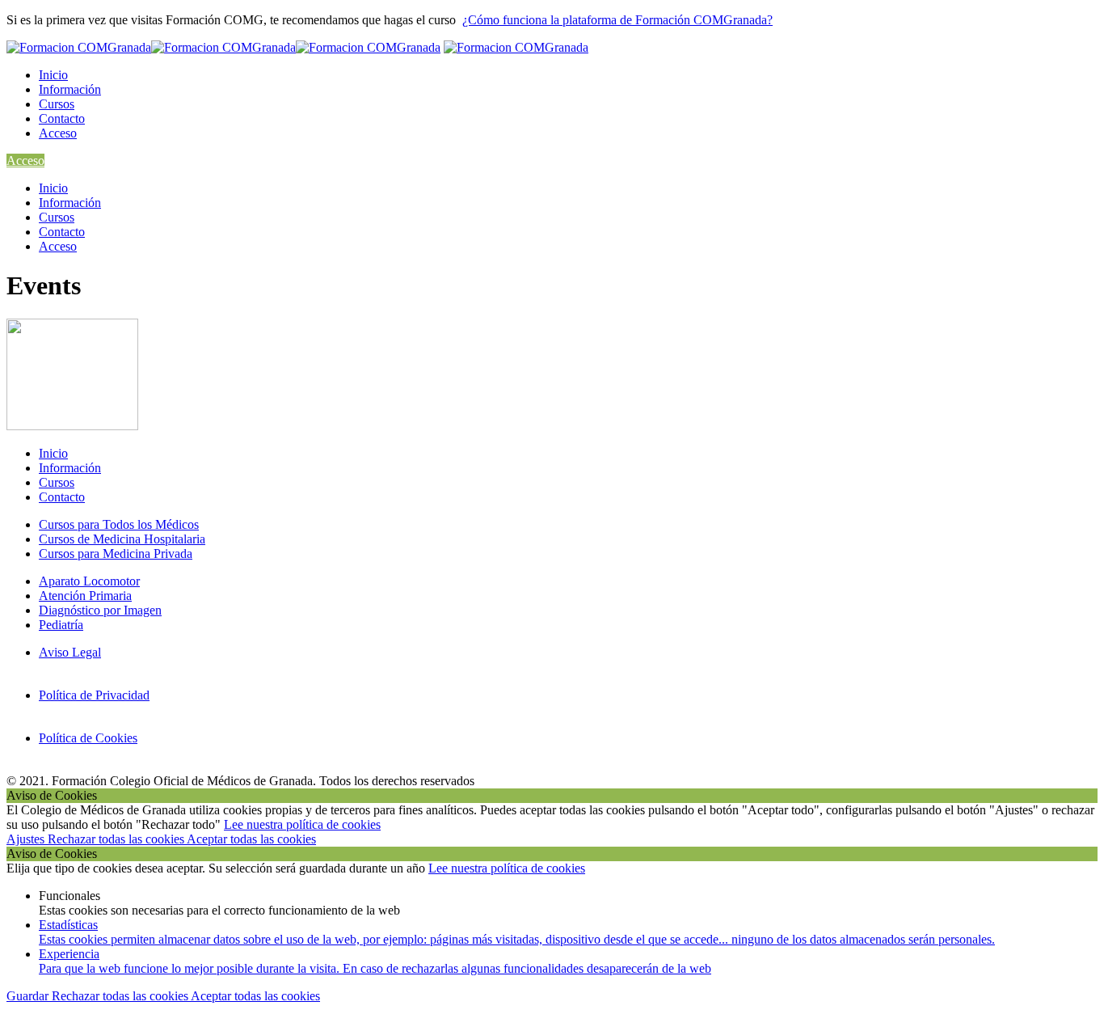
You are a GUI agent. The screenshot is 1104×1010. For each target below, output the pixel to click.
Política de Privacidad (94, 695)
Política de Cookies (88, 738)
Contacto (62, 118)
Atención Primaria (85, 595)
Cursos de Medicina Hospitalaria (122, 539)
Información (70, 89)
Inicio (53, 75)
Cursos (56, 104)
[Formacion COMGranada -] (223, 47)
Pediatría (61, 625)
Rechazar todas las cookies (117, 839)
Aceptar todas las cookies (251, 839)
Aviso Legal (70, 652)
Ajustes (27, 839)
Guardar (29, 996)
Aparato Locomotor (89, 581)
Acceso (58, 133)
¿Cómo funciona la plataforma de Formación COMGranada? (617, 20)
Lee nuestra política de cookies (302, 824)
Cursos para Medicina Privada (115, 553)
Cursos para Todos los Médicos (119, 524)
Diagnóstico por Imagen (100, 610)
